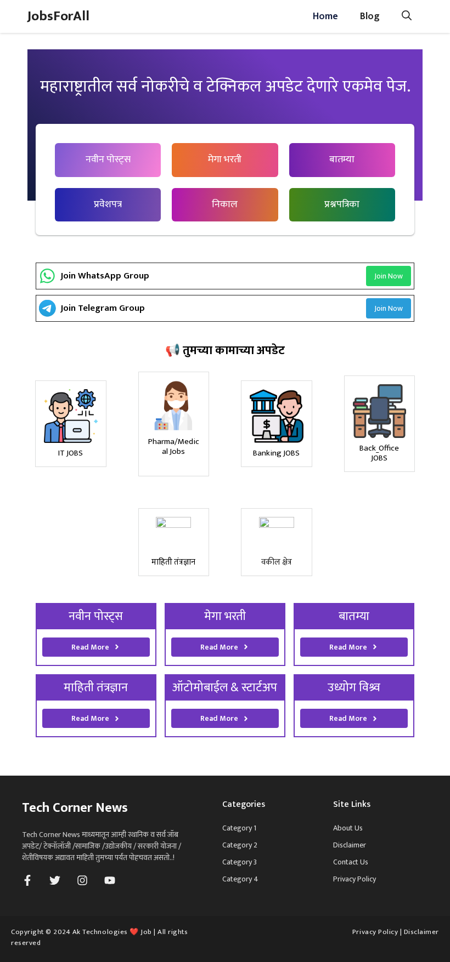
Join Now (388, 276)
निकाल (225, 204)
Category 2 (239, 845)
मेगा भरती (224, 159)
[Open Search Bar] (407, 16)
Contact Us (350, 862)
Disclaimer (349, 845)
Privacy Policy (354, 879)
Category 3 (239, 862)
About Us (348, 828)
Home (325, 16)
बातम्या (342, 159)
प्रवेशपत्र (108, 204)
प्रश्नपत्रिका (341, 204)
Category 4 (240, 879)
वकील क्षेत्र (276, 562)
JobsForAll (58, 16)
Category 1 (239, 828)
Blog (370, 16)
